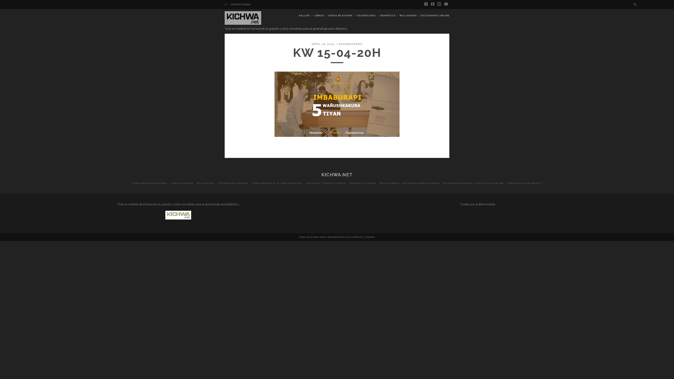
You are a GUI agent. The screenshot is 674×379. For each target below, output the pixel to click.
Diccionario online (435, 15)
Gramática (387, 15)
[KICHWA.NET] (243, 23)
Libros (319, 15)
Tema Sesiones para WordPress (321, 237)
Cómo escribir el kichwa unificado (277, 183)
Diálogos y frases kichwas (326, 183)
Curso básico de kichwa (149, 183)
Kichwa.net (337, 174)
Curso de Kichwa (340, 15)
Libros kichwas (182, 183)
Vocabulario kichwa (232, 183)
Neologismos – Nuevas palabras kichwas (410, 183)
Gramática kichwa (362, 183)
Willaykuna (408, 15)
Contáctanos (240, 4)
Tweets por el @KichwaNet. (478, 204)
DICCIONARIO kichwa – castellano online (473, 183)
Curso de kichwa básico (524, 183)
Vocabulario (366, 15)
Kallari (304, 15)
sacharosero (350, 44)
